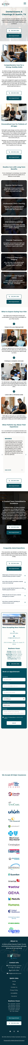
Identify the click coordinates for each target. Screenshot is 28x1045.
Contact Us (14, 987)
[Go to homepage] (5, 3)
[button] (25, 3)
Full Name (5, 676)
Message (5, 709)
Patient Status (6, 702)
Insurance (14, 996)
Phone (4, 689)
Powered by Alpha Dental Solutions (14, 1040)
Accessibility (14, 993)
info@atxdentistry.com (14, 637)
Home (14, 981)
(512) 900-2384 (14, 632)
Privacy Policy (12, 717)
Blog (14, 984)
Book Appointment (14, 35)
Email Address (6, 683)
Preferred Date (6, 696)
